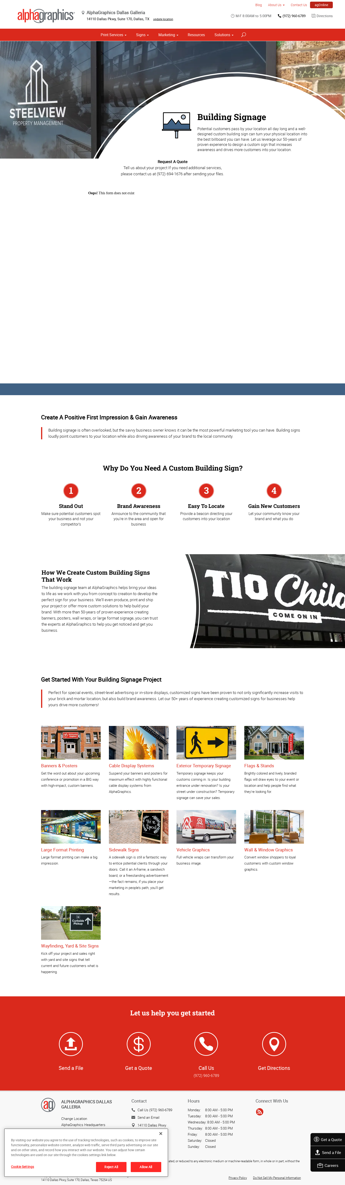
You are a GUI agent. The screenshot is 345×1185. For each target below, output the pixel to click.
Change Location (74, 1118)
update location (163, 19)
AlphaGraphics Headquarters (83, 1124)
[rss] (260, 1112)
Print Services (112, 34)
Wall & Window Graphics (268, 850)
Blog (258, 5)
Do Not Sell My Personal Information (277, 1178)
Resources (196, 34)
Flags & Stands (259, 766)
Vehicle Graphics (193, 850)
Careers (331, 1165)
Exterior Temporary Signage (203, 766)
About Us (274, 5)
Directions (325, 15)
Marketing (166, 34)
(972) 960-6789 (294, 15)
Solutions (222, 34)
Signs (141, 34)
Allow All (146, 1167)
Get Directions (274, 1067)
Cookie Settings (22, 1166)
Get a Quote (331, 1139)
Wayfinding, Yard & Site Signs (70, 946)
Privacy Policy (238, 1178)
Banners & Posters (59, 766)
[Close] (161, 1133)
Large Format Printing (62, 850)
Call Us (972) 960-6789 (155, 1109)
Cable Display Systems (131, 766)
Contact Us (299, 5)
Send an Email (148, 1117)
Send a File (331, 1152)
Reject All (111, 1167)
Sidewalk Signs (124, 850)
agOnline (321, 5)
